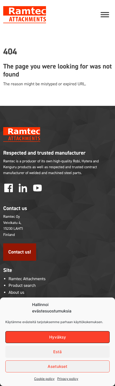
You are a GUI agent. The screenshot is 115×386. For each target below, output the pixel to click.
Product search (22, 285)
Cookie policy (44, 379)
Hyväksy (57, 337)
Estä (57, 351)
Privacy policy (67, 379)
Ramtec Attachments (27, 279)
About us (16, 292)
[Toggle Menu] (105, 14)
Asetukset (57, 366)
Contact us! (19, 252)
